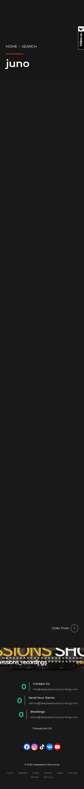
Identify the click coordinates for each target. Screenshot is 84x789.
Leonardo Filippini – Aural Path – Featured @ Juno (38, 425)
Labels (59, 773)
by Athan (40, 135)
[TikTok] (42, 746)
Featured (15, 100)
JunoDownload (44, 100)
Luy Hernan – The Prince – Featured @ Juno (39, 573)
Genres (47, 773)
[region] (42, 660)
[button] (3, 658)
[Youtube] (57, 746)
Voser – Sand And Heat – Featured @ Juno (37, 266)
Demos (35, 777)
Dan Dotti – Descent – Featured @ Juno (39, 119)
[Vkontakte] (49, 746)
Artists (35, 773)
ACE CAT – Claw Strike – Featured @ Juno (38, 346)
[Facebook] (26, 746)
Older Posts (60, 628)
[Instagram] (34, 746)
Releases (19, 106)
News (69, 100)
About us (48, 777)
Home (11, 46)
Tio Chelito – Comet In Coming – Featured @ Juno (42, 499)
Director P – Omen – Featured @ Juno (39, 190)
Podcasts (72, 773)
